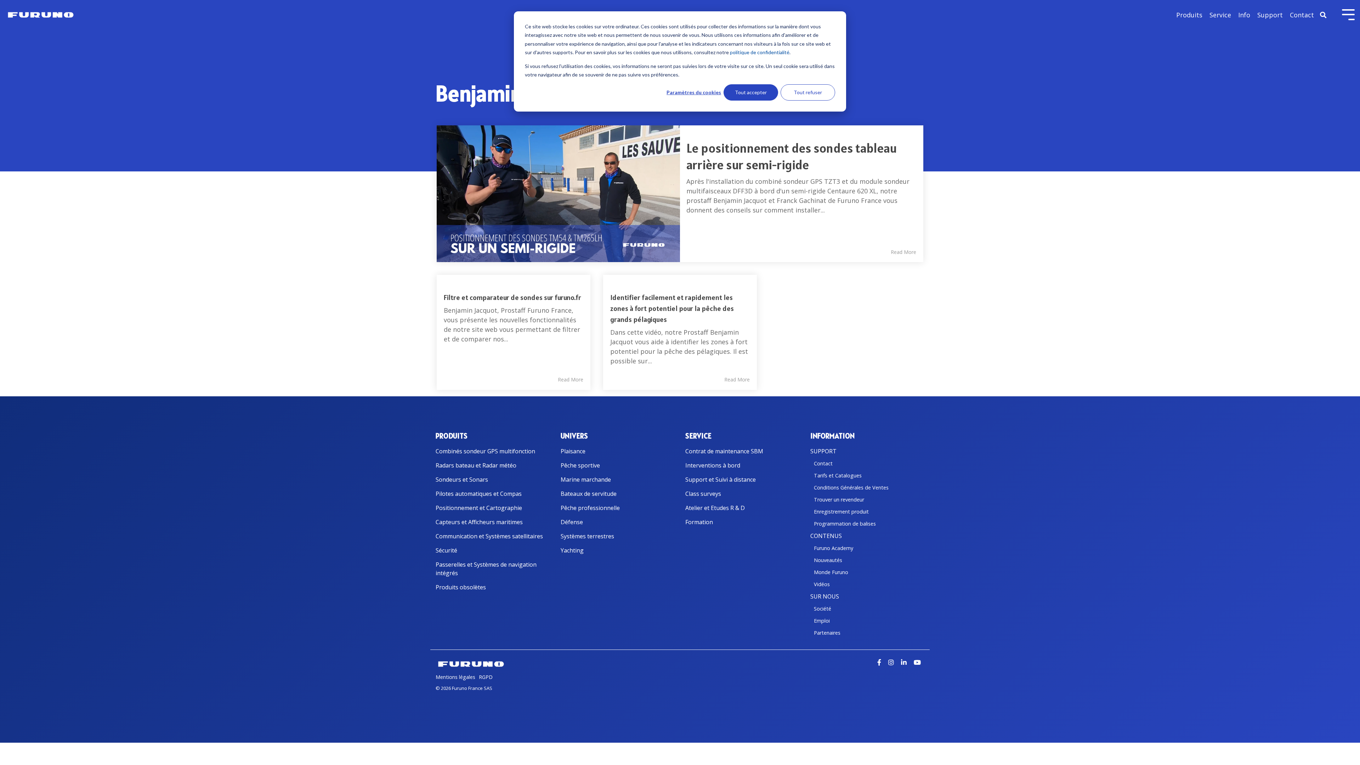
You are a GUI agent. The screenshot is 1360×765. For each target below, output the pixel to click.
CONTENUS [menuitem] (826, 536)
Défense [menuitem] (572, 522)
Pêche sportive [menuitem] (580, 465)
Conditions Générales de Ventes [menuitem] (851, 487)
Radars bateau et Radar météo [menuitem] (476, 465)
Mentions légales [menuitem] (455, 677)
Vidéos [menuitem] (822, 584)
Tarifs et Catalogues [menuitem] (838, 475)
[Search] (1323, 15)
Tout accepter (751, 92)
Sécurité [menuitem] (446, 550)
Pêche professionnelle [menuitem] (590, 508)
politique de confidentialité (759, 52)
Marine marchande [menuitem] (586, 479)
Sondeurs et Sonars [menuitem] (462, 479)
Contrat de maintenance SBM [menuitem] (724, 451)
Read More (903, 252)
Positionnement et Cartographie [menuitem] (479, 508)
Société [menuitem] (822, 608)
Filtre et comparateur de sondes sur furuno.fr (512, 297)
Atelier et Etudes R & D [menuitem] (715, 508)
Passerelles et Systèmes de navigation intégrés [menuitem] (487, 569)
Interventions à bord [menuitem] (712, 465)
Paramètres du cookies (694, 92)
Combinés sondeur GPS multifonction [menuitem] (485, 451)
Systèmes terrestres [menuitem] (587, 536)
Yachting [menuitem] (572, 550)
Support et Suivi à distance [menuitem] (720, 479)
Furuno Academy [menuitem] (833, 548)
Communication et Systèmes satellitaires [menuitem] (489, 536)
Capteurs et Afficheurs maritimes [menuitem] (479, 522)
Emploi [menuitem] (822, 620)
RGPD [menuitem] (486, 677)
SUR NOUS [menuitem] (824, 596)
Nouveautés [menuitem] (828, 560)
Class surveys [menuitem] (703, 494)
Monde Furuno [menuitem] (831, 572)
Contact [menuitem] (823, 463)
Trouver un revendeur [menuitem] (839, 499)
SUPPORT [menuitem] (823, 451)
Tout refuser (808, 92)
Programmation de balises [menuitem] (845, 523)
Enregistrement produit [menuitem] (841, 511)
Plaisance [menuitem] (573, 451)
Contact (1302, 15)
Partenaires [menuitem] (827, 632)
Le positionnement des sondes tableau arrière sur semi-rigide (791, 156)
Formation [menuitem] (699, 522)
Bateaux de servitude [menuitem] (589, 494)
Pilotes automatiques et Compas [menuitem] (479, 494)
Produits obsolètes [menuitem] (461, 587)
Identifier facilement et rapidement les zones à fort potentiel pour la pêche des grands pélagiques (672, 308)
